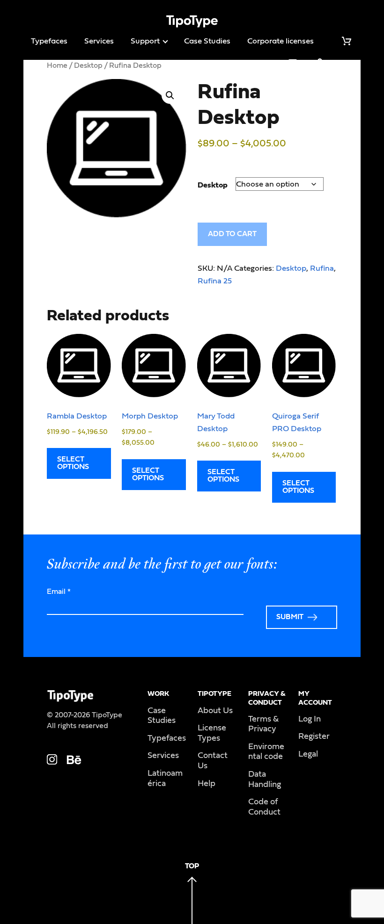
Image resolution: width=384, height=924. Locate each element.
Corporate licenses (280, 41)
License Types (212, 733)
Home (57, 65)
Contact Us (213, 760)
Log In (309, 719)
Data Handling (264, 779)
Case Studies (207, 41)
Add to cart (232, 234)
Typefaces (49, 41)
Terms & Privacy (263, 724)
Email (59, 591)
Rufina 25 (215, 281)
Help (206, 784)
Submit (289, 617)
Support (145, 41)
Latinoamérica (165, 778)
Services (99, 41)
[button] (170, 95)
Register (314, 736)
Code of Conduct (264, 807)
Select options (73, 462)
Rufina (322, 268)
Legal (308, 754)
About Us (215, 711)
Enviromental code (266, 752)
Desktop (88, 65)
